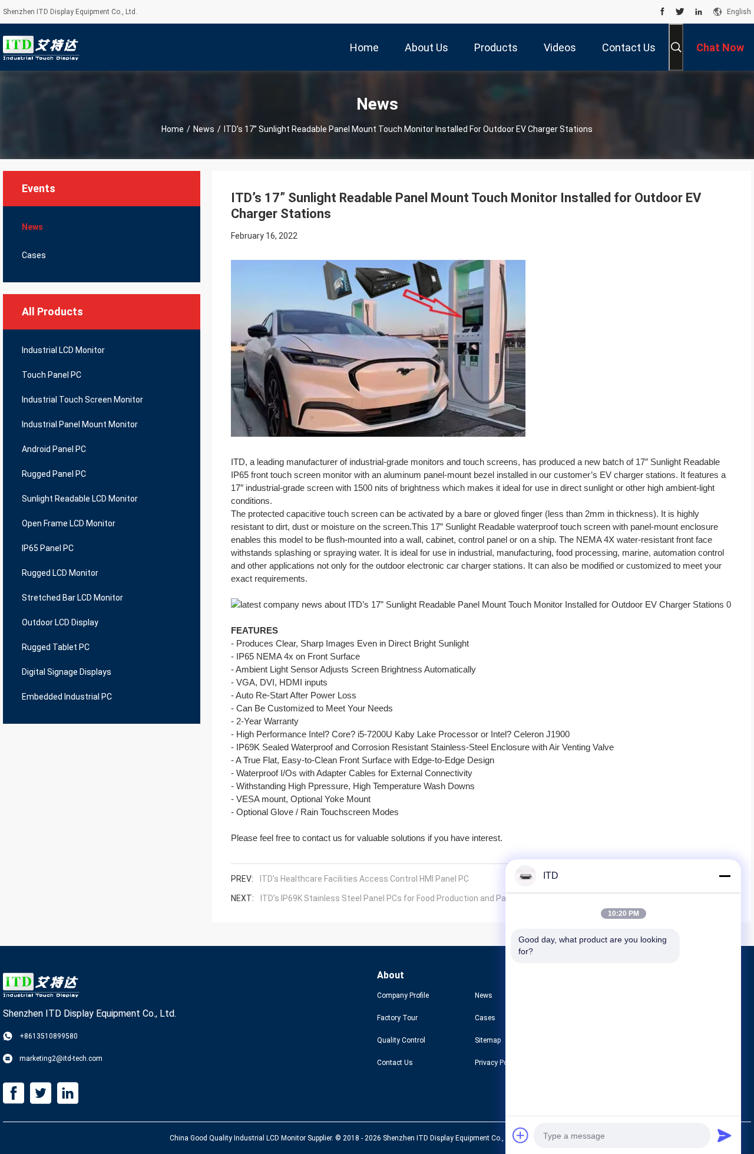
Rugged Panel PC (54, 474)
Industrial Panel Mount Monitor (80, 424)
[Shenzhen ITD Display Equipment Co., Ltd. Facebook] (662, 12)
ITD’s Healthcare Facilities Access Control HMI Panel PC (364, 878)
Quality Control (401, 1040)
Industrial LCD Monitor (63, 350)
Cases (34, 255)
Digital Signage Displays (66, 672)
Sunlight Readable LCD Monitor (80, 498)
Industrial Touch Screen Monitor (82, 399)
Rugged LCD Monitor (60, 573)
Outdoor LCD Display (60, 622)
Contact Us (395, 1063)
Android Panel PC (54, 449)
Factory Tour (397, 1018)
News (203, 129)
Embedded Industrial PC (67, 696)
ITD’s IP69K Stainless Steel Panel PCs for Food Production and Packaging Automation (421, 898)
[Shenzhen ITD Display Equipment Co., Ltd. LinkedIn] (698, 12)
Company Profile (403, 995)
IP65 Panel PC (48, 548)
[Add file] (520, 1135)
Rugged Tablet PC (56, 647)
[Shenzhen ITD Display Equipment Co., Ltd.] (41, 47)
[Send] (724, 1135)
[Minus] (724, 876)
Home (172, 129)
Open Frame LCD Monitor (68, 523)
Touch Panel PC (51, 375)
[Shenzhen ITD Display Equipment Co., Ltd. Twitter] (680, 12)
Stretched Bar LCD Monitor (72, 597)
